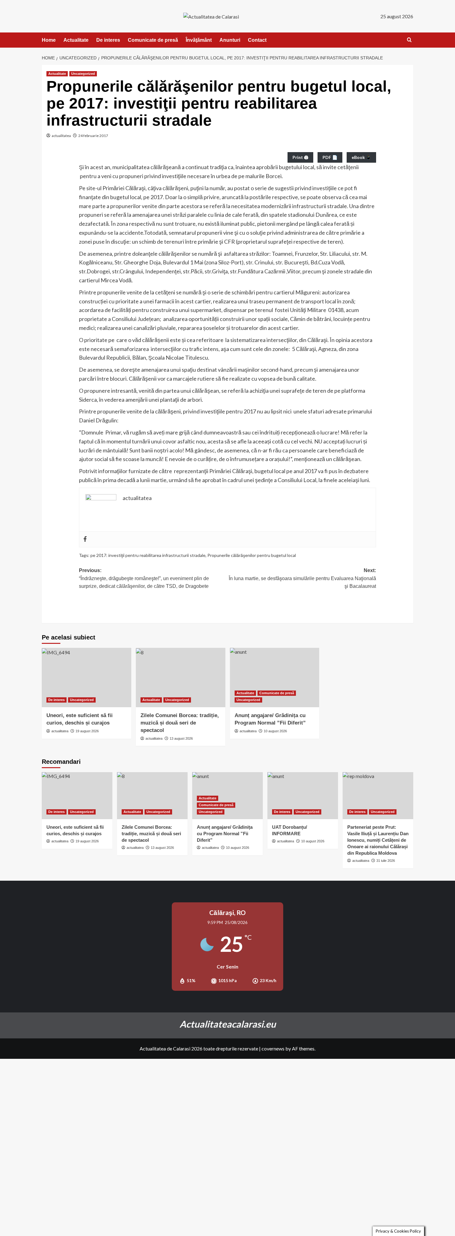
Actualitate (76, 40)
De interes (108, 40)
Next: (302, 578)
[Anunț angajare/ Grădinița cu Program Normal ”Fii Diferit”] (274, 678)
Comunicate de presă (153, 40)
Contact (257, 40)
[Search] (409, 40)
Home (49, 40)
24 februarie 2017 (93, 135)
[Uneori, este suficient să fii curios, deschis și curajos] (86, 678)
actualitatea (61, 135)
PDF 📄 (330, 157)
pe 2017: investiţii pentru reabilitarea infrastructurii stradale (148, 555)
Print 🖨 (300, 157)
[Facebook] (85, 539)
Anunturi (229, 40)
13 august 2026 (181, 738)
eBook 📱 (361, 157)
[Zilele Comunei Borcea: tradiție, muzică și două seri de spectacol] (180, 678)
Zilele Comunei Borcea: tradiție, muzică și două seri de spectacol (180, 722)
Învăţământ (199, 40)
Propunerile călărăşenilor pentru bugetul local (251, 555)
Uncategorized (83, 73)
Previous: (144, 578)
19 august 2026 (87, 731)
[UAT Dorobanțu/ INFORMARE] (302, 795)
